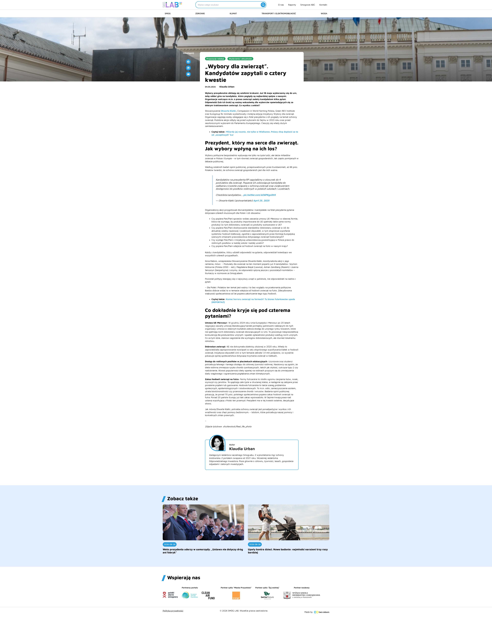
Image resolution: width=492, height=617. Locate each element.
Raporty (292, 4)
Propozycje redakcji (215, 59)
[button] (188, 61)
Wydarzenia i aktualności (240, 59)
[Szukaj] (263, 5)
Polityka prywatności (173, 610)
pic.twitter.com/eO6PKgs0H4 (259, 194)
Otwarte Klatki (228, 111)
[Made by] (321, 612)
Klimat (233, 13)
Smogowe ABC (307, 4)
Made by (308, 612)
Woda (324, 13)
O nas (281, 4)
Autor (232, 444)
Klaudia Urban (226, 86)
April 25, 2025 (261, 200)
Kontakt (323, 4)
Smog (168, 13)
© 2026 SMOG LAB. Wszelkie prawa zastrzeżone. (244, 610)
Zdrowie (200, 13)
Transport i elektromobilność (279, 13)
